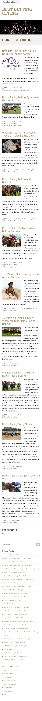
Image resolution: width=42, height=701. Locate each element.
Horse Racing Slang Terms (17, 424)
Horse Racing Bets (9, 172)
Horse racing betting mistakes (13, 267)
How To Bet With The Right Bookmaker (15, 583)
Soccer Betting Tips (9, 649)
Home (5, 670)
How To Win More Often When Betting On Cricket (18, 565)
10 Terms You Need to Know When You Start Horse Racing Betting (18, 320)
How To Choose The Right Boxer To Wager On (17, 576)
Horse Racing (8, 310)
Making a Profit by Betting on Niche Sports (16, 614)
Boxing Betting (8, 677)
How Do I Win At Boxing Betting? (13, 590)
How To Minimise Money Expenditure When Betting (19, 579)
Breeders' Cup (25, 90)
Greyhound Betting (9, 680)
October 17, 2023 (17, 121)
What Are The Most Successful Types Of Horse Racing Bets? (19, 134)
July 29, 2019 (15, 308)
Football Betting (8, 673)
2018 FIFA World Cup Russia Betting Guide (16, 646)
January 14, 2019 (17, 363)
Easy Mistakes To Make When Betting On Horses (19, 230)
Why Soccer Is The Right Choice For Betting (16, 607)
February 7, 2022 (17, 262)
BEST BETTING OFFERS (17, 11)
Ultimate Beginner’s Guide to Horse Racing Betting (18, 374)
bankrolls (7, 221)
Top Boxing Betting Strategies (12, 653)
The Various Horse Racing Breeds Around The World (21, 276)
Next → (7, 534)
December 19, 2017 (17, 466)
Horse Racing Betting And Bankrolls (14, 572)
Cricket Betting (8, 691)
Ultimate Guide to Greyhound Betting (14, 642)
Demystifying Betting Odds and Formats (15, 618)
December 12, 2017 (17, 520)
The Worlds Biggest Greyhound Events (15, 625)
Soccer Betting (8, 687)
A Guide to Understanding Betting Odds (15, 656)
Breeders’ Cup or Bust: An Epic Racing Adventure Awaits (19, 52)
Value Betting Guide (9, 604)
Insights (6, 694)
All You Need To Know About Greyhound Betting (18, 562)
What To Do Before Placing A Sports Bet (15, 593)
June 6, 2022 (15, 170)
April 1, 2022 (15, 219)
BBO (5, 88)
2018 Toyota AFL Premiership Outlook (15, 660)
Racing (15, 310)
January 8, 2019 (16, 415)
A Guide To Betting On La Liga (12, 600)
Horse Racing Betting (10, 90)
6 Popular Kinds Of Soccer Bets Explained (16, 628)
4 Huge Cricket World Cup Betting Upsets (16, 611)
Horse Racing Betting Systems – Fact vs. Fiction (17, 558)
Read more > (9, 359)
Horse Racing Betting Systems (13, 125)
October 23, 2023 (17, 88)
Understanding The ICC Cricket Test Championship (19, 597)
